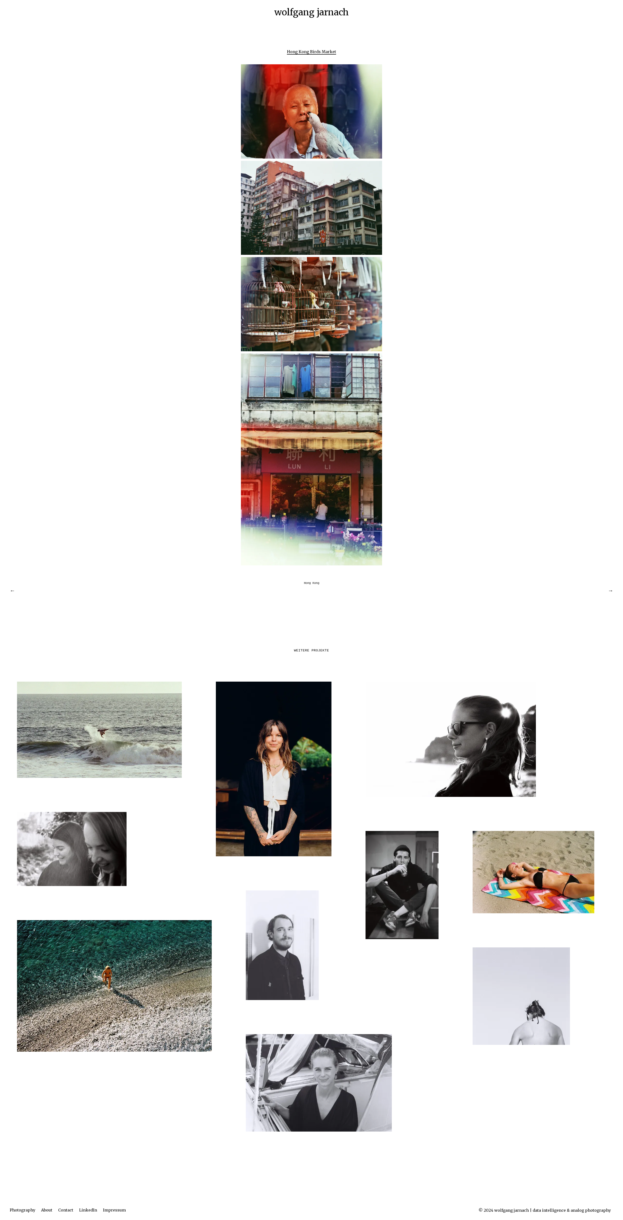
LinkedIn (88, 1210)
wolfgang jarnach (311, 12)
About (46, 1210)
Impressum (114, 1210)
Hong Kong (311, 583)
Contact (65, 1210)
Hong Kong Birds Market (311, 51)
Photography (22, 1210)
